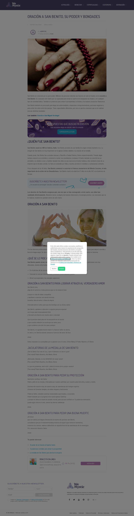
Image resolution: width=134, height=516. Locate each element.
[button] (54, 269)
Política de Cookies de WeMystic (60, 259)
